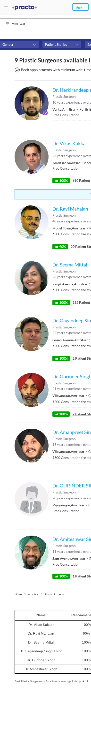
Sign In (80, 7)
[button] (19, 44)
